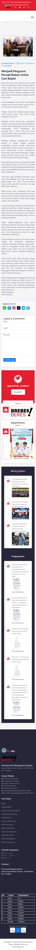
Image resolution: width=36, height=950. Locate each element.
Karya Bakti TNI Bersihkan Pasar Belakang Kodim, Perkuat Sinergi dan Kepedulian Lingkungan (19, 527)
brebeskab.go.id (18, 947)
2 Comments (7, 66)
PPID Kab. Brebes (7, 825)
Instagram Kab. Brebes (11, 781)
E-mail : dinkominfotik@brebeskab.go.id (18, 2)
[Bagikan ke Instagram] (14, 308)
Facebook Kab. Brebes (10, 779)
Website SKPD (6, 807)
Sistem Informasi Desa (9, 832)
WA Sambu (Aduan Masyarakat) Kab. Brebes (18, 793)
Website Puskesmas (8, 842)
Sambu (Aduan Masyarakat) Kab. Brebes (17, 791)
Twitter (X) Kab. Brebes (11, 783)
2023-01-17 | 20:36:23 (25, 63)
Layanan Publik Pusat (8, 821)
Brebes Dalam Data (8, 828)
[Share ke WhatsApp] (5, 308)
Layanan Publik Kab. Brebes (10, 811)
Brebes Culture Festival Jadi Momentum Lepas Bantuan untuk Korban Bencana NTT (20, 504)
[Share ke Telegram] (24, 308)
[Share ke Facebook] (9, 308)
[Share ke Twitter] (19, 308)
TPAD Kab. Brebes (7, 835)
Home (3, 804)
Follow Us (18, 392)
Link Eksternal (6, 818)
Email (5, 328)
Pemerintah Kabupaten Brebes (18, 5)
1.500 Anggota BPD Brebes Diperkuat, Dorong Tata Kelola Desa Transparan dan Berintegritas (20, 482)
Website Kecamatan (8, 839)
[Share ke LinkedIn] (28, 308)
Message (6, 335)
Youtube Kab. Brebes (10, 788)
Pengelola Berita (9, 63)
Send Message (9, 360)
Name (5, 321)
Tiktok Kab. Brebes (9, 786)
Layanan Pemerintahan (9, 814)
